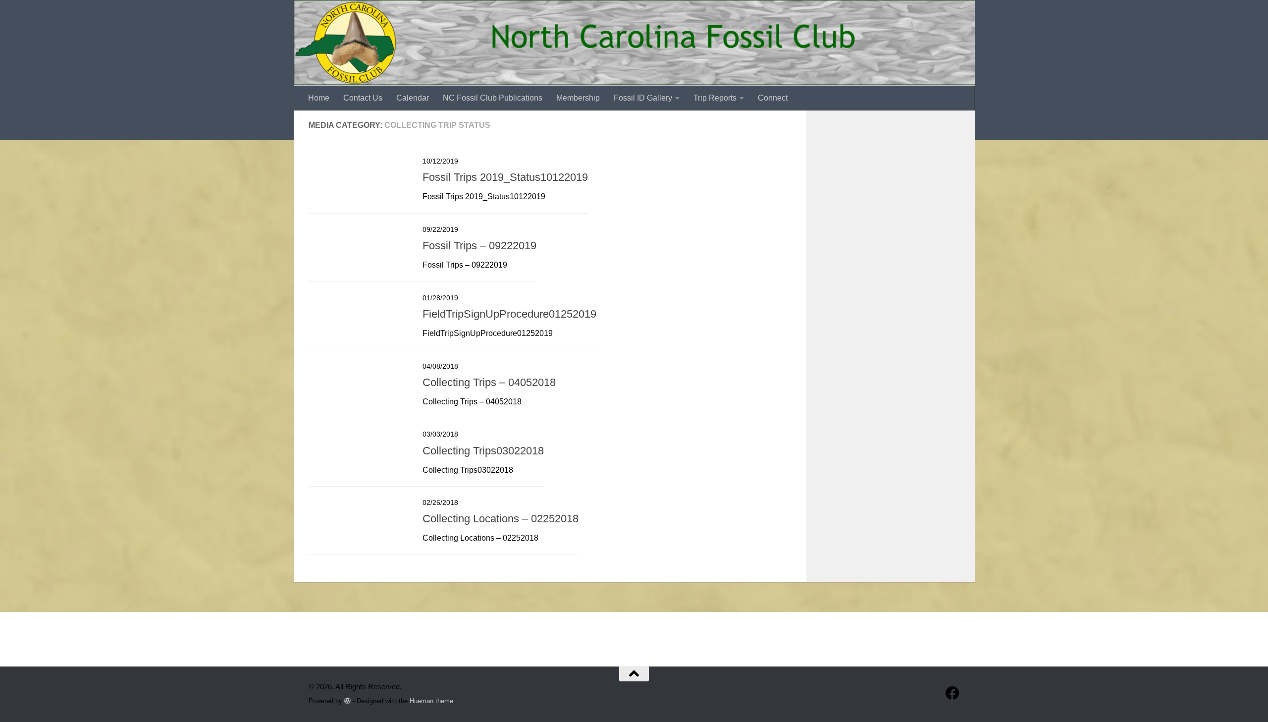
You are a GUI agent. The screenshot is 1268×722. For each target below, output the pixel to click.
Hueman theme (431, 701)
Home (318, 98)
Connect (773, 98)
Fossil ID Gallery (643, 98)
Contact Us (362, 98)
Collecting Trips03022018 (483, 450)
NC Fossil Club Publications (492, 98)
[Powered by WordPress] (347, 701)
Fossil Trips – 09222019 (479, 245)
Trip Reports (715, 98)
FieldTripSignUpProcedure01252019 (509, 314)
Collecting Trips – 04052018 (489, 382)
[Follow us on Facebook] (952, 693)
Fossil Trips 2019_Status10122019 (505, 177)
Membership (578, 98)
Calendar (412, 98)
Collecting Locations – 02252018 (501, 518)
